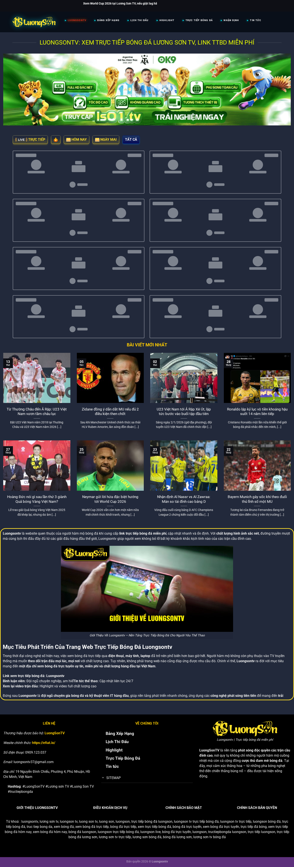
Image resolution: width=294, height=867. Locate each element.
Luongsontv (55, 676)
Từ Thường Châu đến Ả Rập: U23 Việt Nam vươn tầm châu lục (37, 411)
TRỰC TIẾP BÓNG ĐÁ (199, 20)
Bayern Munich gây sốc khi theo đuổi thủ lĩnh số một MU (257, 499)
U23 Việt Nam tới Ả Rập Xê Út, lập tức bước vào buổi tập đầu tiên (184, 411)
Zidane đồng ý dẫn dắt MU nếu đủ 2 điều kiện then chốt (110, 411)
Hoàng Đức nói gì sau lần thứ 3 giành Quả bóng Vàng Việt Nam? (37, 499)
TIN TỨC (255, 20)
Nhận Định (231, 20)
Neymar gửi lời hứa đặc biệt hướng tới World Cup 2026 (110, 499)
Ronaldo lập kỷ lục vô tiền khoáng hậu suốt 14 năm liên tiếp (257, 411)
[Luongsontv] (34, 22)
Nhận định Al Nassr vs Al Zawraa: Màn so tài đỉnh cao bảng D (183, 499)
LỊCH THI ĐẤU (139, 20)
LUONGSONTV (77, 20)
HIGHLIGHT (167, 20)
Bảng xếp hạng (108, 20)
